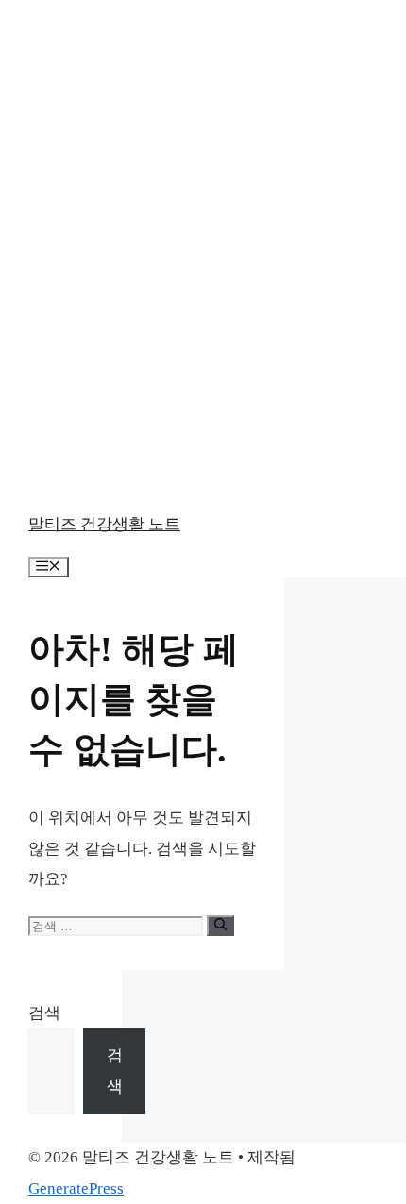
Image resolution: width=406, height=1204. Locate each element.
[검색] (220, 925)
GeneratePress (76, 1188)
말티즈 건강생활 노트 (104, 524)
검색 (44, 1013)
